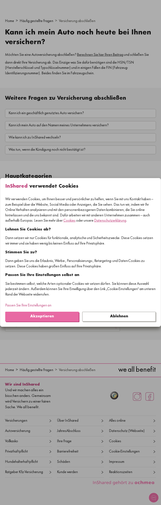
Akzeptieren (42, 316)
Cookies (69, 221)
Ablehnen (119, 316)
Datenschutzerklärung (110, 221)
